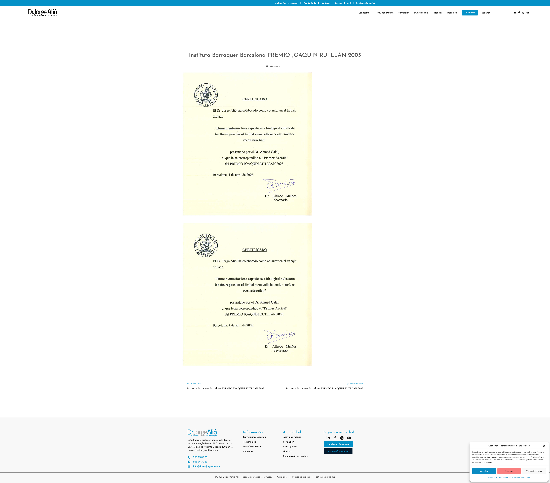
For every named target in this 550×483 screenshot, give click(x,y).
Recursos (452, 12)
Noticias (438, 12)
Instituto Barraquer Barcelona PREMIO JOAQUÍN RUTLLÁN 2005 (275, 55)
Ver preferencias (534, 471)
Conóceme (364, 12)
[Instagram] (523, 12)
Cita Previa (470, 12)
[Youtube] (528, 12)
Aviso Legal (525, 478)
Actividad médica (385, 12)
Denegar (509, 471)
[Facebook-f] (519, 12)
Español (486, 12)
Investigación (421, 12)
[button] (544, 445)
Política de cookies (495, 478)
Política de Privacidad (511, 478)
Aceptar (484, 471)
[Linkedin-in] (514, 12)
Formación (403, 12)
